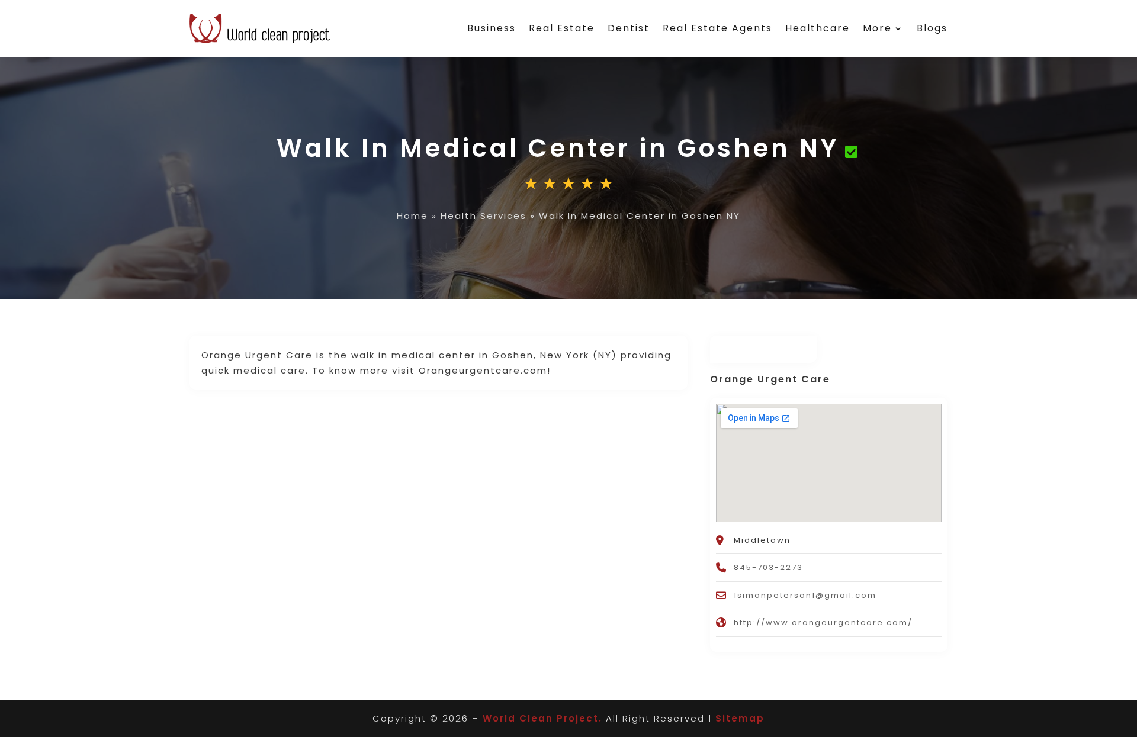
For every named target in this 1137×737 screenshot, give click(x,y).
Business (491, 28)
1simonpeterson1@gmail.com (805, 595)
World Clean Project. (542, 718)
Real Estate (562, 28)
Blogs (932, 28)
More (877, 28)
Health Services (483, 216)
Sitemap (740, 718)
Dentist (629, 28)
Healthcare (817, 28)
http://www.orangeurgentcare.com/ (823, 622)
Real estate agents (717, 28)
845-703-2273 (768, 567)
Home (412, 216)
